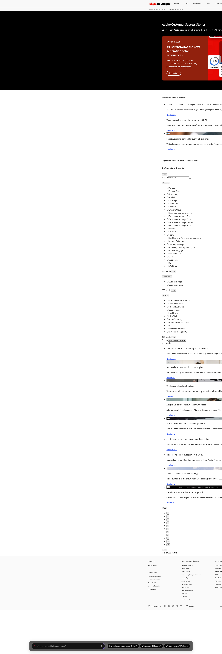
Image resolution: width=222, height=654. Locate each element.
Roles (208, 4)
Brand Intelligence (187, 584)
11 (168, 544)
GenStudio (184, 596)
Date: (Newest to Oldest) (177, 340)
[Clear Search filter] (190, 178)
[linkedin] (177, 606)
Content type (167, 277)
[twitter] (173, 606)
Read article (174, 73)
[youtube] (181, 606)
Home (151, 9)
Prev (164, 508)
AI (186, 4)
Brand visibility (152, 583)
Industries (196, 4)
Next (164, 550)
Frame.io (184, 593)
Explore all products (187, 565)
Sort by (165, 340)
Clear (164, 174)
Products (176, 4)
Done (173, 271)
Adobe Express (186, 571)
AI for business (152, 589)
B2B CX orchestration (154, 586)
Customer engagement (154, 576)
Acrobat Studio (186, 581)
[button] (154, 606)
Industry (165, 295)
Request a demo (152, 565)
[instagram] (169, 606)
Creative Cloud (186, 587)
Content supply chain (154, 580)
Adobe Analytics (186, 568)
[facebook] (165, 606)
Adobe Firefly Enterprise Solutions (191, 575)
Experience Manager (187, 590)
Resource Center (160, 9)
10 (168, 541)
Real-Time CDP (186, 600)
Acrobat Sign (185, 578)
